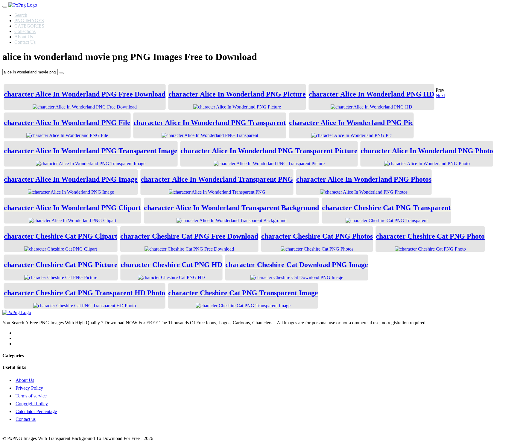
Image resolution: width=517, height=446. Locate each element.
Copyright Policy (32, 403)
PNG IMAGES (29, 20)
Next (440, 95)
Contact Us (25, 42)
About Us (23, 36)
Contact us (26, 419)
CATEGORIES (29, 25)
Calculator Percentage (36, 411)
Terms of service (31, 395)
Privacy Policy (29, 388)
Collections (25, 31)
